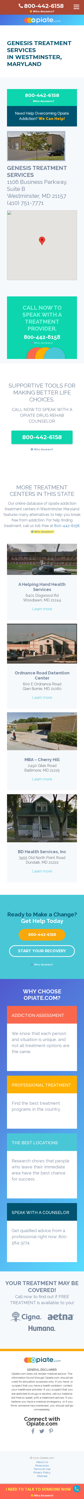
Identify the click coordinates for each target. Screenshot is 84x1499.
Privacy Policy (42, 1472)
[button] (42, 241)
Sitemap (42, 1476)
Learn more (42, 609)
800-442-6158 (42, 98)
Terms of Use (42, 1469)
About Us (42, 1462)
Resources (42, 1465)
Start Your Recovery (42, 951)
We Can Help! (51, 118)
